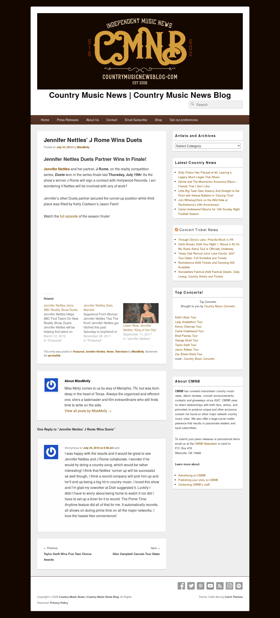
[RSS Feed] (220, 586)
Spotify (239, 586)
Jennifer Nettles (57, 168)
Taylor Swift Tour (185, 345)
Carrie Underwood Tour (189, 331)
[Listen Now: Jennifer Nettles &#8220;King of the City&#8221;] (141, 313)
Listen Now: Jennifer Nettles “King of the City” (140, 327)
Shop (158, 120)
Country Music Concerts (219, 306)
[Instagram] (229, 586)
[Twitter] (191, 586)
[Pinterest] (200, 586)
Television (121, 351)
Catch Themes (234, 597)
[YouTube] (210, 586)
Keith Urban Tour (185, 317)
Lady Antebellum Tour (189, 322)
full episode (69, 216)
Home (45, 120)
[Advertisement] (101, 256)
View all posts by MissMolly (88, 410)
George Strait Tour (186, 340)
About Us (92, 120)
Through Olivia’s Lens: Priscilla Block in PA (205, 239)
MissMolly (83, 147)
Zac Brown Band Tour (188, 354)
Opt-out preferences (184, 120)
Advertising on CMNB (192, 475)
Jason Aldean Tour (187, 349)
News (110, 351)
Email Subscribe (136, 120)
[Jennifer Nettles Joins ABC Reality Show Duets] (64, 322)
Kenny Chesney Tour (188, 326)
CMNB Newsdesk (206, 443)
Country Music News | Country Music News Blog (140, 94)
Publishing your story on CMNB (198, 480)
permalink (54, 355)
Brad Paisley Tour (186, 336)
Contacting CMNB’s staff (194, 484)
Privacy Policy (59, 603)
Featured (78, 351)
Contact (112, 120)
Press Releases (68, 120)
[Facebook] (181, 586)
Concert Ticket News (198, 229)
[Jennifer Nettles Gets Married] (103, 322)
